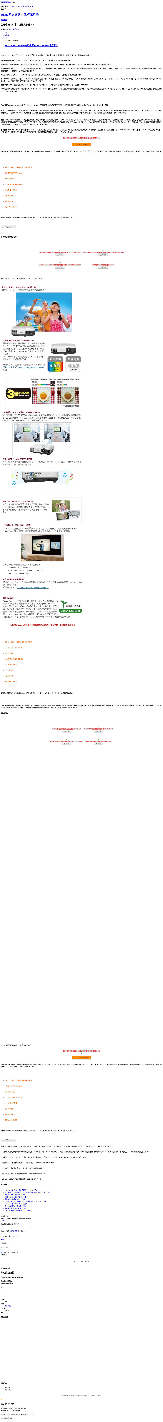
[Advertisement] (81, 1348)
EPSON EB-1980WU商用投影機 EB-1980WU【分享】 (31, 45)
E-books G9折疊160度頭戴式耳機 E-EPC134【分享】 (22, 1190)
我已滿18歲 (5, 1418)
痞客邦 (12, 1231)
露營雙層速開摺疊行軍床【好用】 (16, 1208)
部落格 (7, 35)
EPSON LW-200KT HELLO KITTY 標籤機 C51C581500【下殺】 (26, 1201)
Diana (2, 1220)
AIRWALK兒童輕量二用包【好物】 (16, 1204)
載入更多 (4, 1243)
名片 (6, 37)
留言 (16, 1231)
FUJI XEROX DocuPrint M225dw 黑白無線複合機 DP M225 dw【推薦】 (28, 1192)
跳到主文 (4, 20)
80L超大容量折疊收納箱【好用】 (16, 1197)
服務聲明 (99, 1395)
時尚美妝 (16, 29)
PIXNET (67, 1395)
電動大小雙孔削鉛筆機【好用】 (15, 1195)
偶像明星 (15, 1236)
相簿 (6, 33)
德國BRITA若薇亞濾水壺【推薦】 (16, 1206)
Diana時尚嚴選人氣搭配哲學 (20, 14)
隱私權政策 (92, 1395)
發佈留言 (4, 1255)
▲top (2, 1239)
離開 (11, 1418)
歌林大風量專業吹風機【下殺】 (15, 1199)
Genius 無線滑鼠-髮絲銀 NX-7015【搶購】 (18, 1210)
